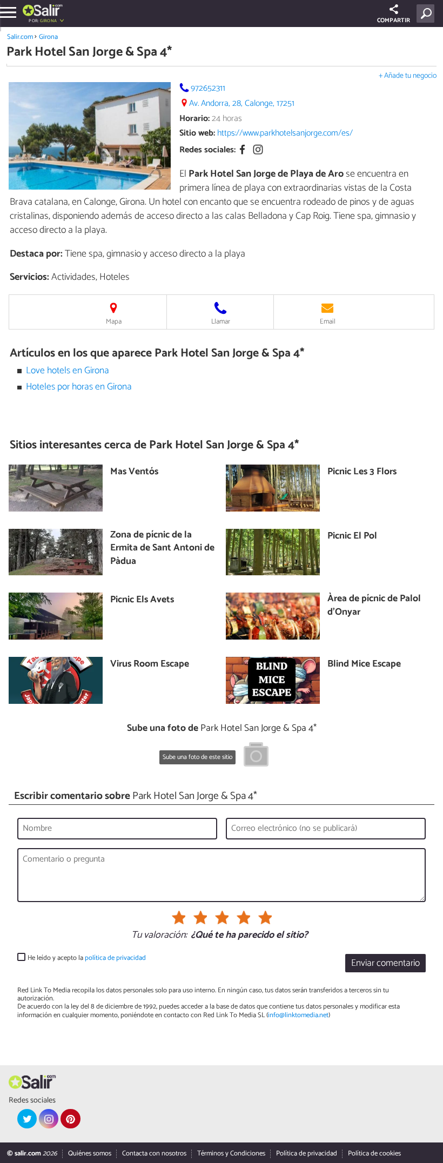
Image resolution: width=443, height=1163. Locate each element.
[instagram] (48, 1118)
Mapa (114, 321)
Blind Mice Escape (364, 664)
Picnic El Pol (352, 536)
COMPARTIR (393, 20)
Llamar (220, 321)
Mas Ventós (134, 472)
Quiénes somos (89, 1153)
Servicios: (29, 277)
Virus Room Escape (149, 664)
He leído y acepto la (87, 958)
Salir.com (20, 37)
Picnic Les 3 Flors (362, 472)
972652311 (208, 88)
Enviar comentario (385, 963)
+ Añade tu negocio (408, 76)
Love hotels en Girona (67, 371)
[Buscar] (427, 13)
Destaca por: (36, 254)
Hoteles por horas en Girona (79, 387)
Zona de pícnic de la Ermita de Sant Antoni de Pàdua (162, 549)
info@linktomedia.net (298, 1015)
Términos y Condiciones (231, 1153)
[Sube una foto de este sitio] (256, 756)
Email (327, 321)
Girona (48, 37)
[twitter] (27, 1118)
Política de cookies (374, 1153)
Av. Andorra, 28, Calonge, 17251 (241, 103)
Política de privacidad (306, 1153)
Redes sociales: (207, 150)
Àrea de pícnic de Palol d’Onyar (374, 606)
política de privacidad (115, 958)
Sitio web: (197, 133)
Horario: (194, 118)
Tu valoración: (159, 936)
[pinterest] (70, 1118)
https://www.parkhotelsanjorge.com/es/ (285, 133)
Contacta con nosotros (154, 1153)
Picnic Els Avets (142, 600)
